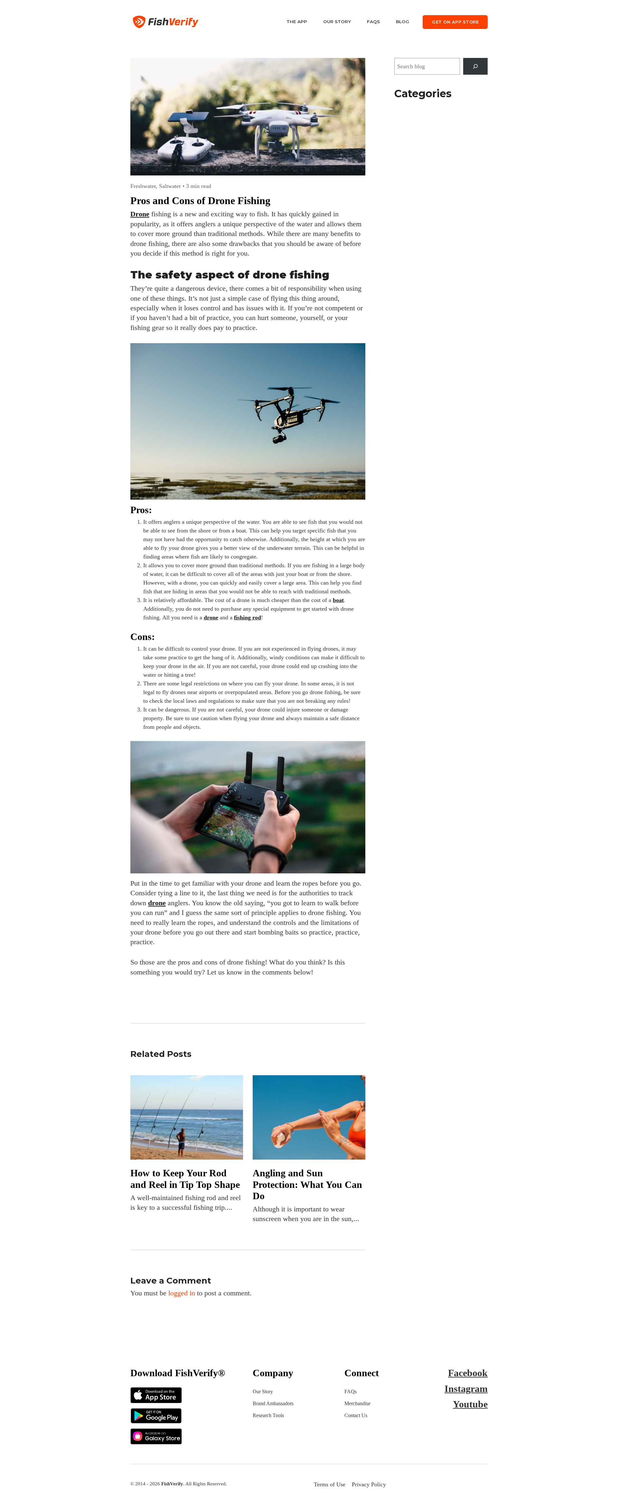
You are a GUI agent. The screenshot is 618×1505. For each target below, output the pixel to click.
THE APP (296, 21)
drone (211, 617)
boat (338, 600)
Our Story (263, 1391)
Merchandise (357, 1403)
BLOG (402, 21)
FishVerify (172, 1483)
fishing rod (247, 617)
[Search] (475, 66)
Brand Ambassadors (273, 1403)
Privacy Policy (369, 1484)
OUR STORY (337, 21)
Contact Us (355, 1415)
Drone (139, 214)
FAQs (373, 21)
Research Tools (268, 1415)
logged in (181, 1293)
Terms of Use (329, 1484)
